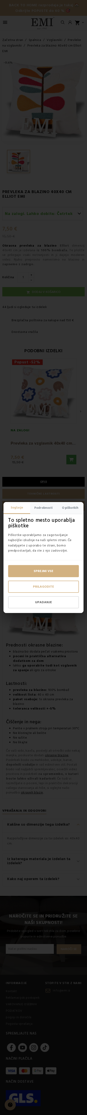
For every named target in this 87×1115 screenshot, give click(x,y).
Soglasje (17, 508)
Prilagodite (43, 586)
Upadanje (43, 602)
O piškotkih (70, 508)
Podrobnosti (43, 508)
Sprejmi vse (43, 571)
